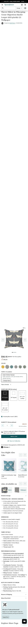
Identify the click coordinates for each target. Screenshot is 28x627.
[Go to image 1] (12, 352)
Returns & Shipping (14, 594)
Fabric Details (6, 384)
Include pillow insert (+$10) (10, 416)
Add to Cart (14, 436)
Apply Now (5, 617)
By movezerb (4, 478)
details (22, 1)
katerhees (12, 23)
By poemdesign (21, 476)
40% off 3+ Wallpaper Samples (12, 1)
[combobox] (19, 8)
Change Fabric (6, 380)
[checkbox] (1, 416)
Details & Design (14, 496)
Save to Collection (14, 441)
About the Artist (14, 598)
